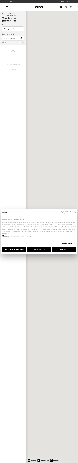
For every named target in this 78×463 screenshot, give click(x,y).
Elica (3, 14)
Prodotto (5, 25)
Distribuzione (11, 14)
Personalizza (38, 249)
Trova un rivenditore (10, 15)
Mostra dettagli (67, 243)
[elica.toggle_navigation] (7, 7)
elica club (9, 1)
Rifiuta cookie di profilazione (14, 249)
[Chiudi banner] (75, 212)
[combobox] (13, 28)
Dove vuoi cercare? (8, 34)
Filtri (20, 43)
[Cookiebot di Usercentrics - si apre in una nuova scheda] (62, 212)
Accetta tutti (64, 249)
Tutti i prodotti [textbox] (9, 29)
